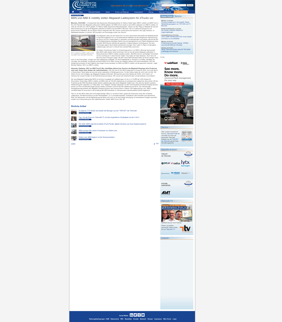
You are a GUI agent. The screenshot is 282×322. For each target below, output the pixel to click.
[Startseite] (132, 9)
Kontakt (135, 319)
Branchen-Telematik (84, 119)
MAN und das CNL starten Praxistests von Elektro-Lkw (98, 130)
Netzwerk (143, 319)
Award (108, 12)
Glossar (150, 319)
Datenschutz (115, 319)
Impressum (158, 319)
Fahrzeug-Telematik (76, 15)
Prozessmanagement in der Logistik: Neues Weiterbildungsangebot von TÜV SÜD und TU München (175, 24)
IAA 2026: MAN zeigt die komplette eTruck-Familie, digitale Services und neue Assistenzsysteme (112, 124)
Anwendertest (138, 12)
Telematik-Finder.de (165, 12)
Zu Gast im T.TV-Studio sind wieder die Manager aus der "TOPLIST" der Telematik (108, 111)
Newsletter (128, 319)
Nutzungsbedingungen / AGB (99, 319)
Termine (178, 16)
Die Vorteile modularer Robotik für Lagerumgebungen (172, 31)
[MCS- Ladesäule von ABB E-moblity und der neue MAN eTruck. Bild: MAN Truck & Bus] (83, 50)
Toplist (188, 154)
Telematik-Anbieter (94, 12)
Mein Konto (167, 319)
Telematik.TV (181, 12)
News (81, 12)
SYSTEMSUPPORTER (165, 184)
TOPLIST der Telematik (169, 140)
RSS (121, 319)
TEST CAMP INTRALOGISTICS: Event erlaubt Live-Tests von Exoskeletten (176, 38)
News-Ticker (166, 16)
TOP (157, 144)
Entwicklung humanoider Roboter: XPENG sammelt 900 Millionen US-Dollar (174, 44)
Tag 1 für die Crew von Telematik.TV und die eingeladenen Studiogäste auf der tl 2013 (109, 117)
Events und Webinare (122, 12)
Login (175, 319)
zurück (73, 144)
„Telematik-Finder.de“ (173, 133)
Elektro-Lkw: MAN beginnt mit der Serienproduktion (97, 137)
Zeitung (150, 12)
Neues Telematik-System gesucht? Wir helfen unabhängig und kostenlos (175, 50)
